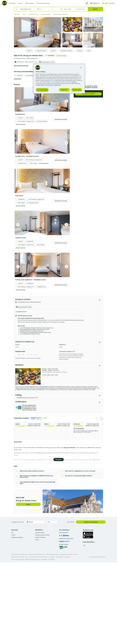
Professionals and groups (43, 3)
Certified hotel (20, 62)
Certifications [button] (20, 402)
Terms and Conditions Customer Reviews (38, 557)
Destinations (12, 3)
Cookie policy (52, 557)
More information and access (21, 65)
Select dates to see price (88, 93)
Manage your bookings (17, 537)
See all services (17, 78)
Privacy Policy (49, 85)
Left (18, 101)
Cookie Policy (57, 85)
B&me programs (30, 3)
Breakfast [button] (19, 365)
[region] (59, 79)
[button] (67, 9)
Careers (37, 539)
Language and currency (17, 522)
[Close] (81, 67)
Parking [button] (18, 395)
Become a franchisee (40, 537)
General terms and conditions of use (19, 554)
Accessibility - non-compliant (47, 559)
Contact (13, 535)
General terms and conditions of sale (37, 554)
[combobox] (26, 9)
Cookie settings (59, 557)
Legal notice (67, 557)
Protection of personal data (52, 554)
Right (66, 101)
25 (99, 44)
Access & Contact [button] (22, 299)
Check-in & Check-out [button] (24, 342)
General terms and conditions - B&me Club (68, 554)
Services (20, 3)
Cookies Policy (40, 85)
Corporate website (39, 532)
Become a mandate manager (42, 535)
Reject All (64, 90)
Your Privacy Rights (42, 90)
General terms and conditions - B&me (19, 557)
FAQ (12, 532)
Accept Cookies (77, 90)
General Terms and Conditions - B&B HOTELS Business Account (25, 559)
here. (75, 82)
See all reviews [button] (18, 441)
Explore (28, 504)
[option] (42, 99)
